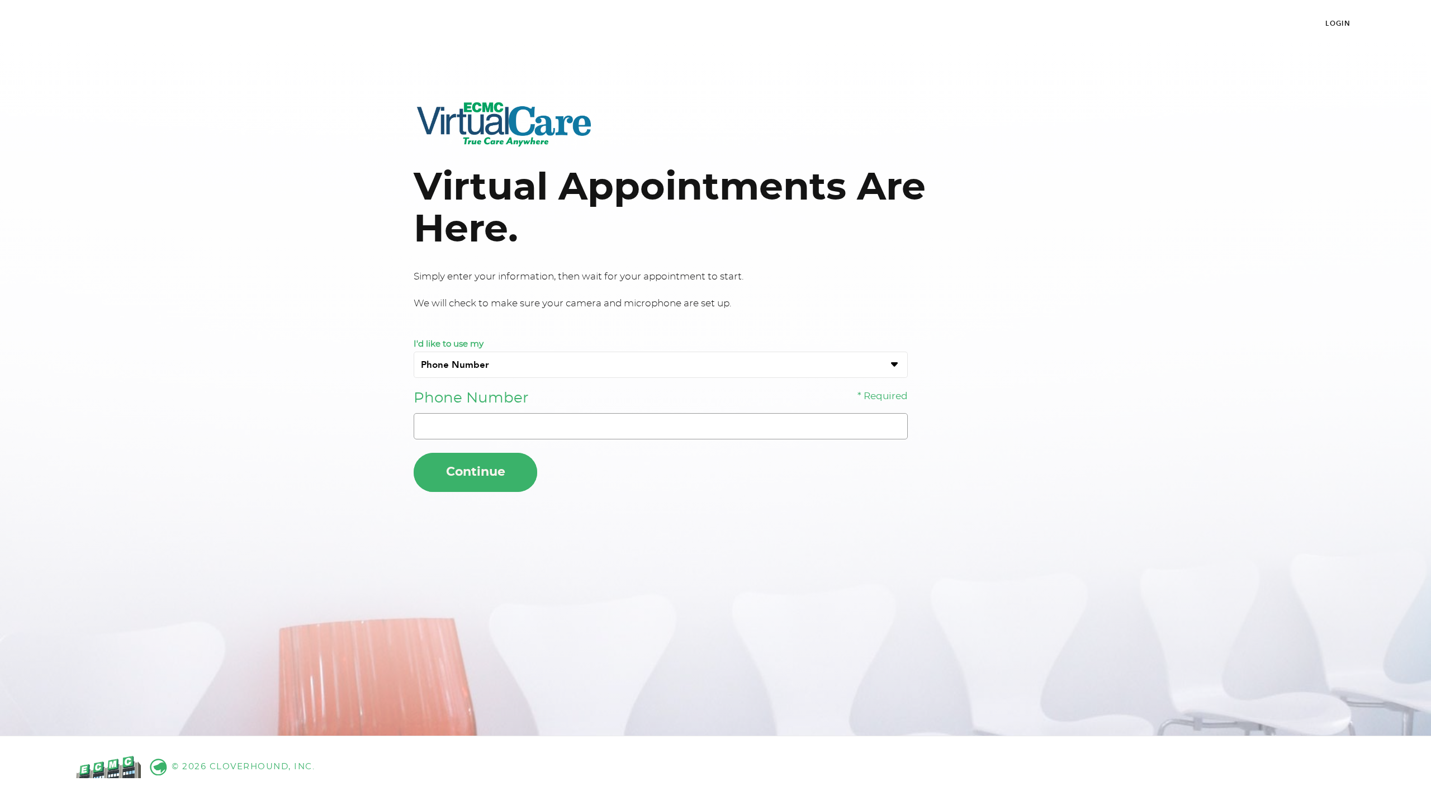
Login (1338, 23)
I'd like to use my (449, 344)
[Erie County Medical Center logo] (503, 124)
